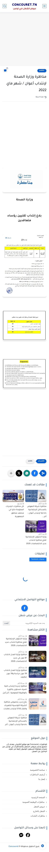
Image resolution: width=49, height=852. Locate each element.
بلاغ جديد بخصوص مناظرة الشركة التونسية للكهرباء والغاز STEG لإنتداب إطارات (15, 705)
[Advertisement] (24, 39)
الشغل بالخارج (39, 811)
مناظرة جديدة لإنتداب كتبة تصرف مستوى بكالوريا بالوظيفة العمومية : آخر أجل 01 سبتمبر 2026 (15, 690)
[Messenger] (21, 835)
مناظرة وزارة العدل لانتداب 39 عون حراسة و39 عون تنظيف (15, 674)
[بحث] (5, 6)
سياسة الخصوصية (37, 770)
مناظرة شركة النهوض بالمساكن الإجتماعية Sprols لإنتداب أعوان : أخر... (36, 512)
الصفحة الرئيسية (38, 797)
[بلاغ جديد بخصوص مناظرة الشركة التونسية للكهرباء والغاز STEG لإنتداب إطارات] (37, 703)
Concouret (13, 847)
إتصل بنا (41, 779)
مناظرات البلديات (38, 816)
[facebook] (24, 608)
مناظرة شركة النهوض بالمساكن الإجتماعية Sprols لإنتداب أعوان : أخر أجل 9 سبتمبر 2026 (16, 722)
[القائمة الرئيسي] (44, 6)
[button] (34, 473)
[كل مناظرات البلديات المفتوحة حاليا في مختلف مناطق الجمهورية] (13, 496)
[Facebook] (28, 835)
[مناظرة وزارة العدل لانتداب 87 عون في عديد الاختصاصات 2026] (37, 656)
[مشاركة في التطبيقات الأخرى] (11, 473)
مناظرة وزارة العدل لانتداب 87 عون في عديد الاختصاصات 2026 (15, 658)
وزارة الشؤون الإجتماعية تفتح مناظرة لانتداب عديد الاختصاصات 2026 (36, 540)
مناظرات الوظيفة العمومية (33, 802)
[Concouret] (24, 6)
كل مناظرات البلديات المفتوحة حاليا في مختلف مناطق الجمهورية (15, 512)
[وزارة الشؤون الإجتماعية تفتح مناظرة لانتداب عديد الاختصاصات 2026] (36, 526)
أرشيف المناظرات (37, 775)
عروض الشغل (39, 807)
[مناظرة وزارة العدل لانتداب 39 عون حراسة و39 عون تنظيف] (37, 672)
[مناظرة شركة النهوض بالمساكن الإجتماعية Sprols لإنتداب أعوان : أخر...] (36, 496)
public (41, 71)
